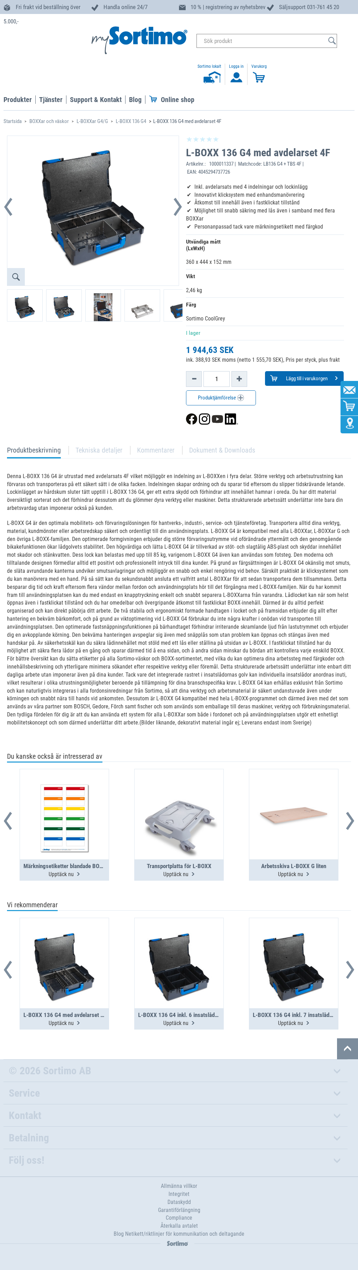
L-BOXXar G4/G (92, 121)
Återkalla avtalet (179, 1225)
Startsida (12, 121)
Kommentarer (155, 450)
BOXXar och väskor (49, 121)
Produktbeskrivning (34, 452)
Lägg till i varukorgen (306, 378)
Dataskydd (179, 1202)
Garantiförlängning (179, 1210)
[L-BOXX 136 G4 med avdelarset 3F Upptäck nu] (64, 946)
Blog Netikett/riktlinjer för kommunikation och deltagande (179, 1234)
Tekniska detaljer (99, 450)
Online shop (177, 99)
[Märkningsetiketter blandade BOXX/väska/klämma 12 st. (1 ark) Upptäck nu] (64, 797)
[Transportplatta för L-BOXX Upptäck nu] (179, 797)
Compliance (179, 1217)
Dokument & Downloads (222, 450)
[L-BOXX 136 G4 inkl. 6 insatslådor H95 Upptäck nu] (179, 946)
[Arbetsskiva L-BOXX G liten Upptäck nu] (293, 797)
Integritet (179, 1194)
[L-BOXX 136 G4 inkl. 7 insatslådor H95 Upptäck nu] (293, 946)
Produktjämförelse (217, 398)
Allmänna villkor (179, 1186)
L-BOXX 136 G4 (131, 121)
